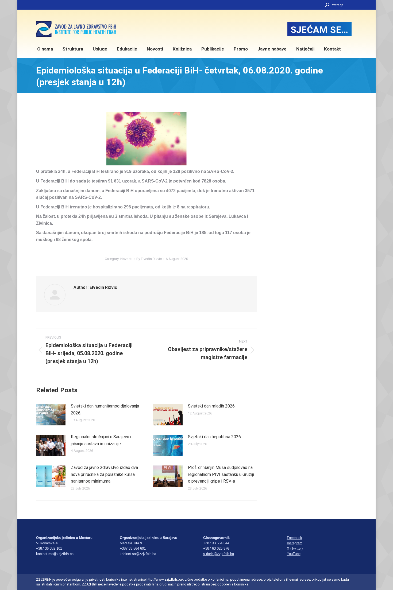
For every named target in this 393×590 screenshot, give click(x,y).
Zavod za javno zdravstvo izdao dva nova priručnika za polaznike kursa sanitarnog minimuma (104, 474)
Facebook (294, 538)
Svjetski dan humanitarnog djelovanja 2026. (105, 409)
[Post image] (51, 414)
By (149, 259)
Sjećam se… (319, 29)
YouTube (293, 554)
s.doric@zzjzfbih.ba (218, 554)
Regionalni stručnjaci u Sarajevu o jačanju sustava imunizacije (102, 440)
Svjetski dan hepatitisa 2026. (215, 436)
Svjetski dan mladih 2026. (212, 406)
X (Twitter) (295, 548)
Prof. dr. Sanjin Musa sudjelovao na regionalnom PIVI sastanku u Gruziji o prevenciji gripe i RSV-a (221, 474)
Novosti (126, 259)
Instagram (294, 543)
